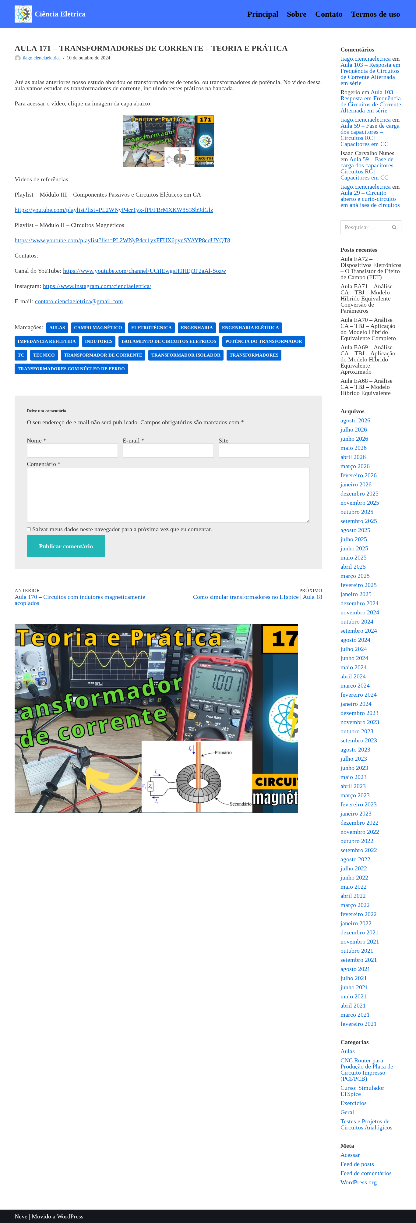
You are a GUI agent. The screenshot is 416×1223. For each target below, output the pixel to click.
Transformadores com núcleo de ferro (71, 368)
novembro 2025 (359, 502)
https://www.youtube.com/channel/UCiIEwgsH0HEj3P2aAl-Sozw (144, 270)
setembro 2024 (358, 630)
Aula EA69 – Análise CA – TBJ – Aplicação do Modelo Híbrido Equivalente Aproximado (367, 359)
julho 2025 (353, 539)
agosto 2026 (355, 420)
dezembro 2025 (359, 493)
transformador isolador (185, 355)
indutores (98, 341)
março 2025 (355, 575)
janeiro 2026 (356, 484)
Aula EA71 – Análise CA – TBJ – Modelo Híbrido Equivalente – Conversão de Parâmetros (367, 298)
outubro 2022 (356, 840)
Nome (36, 440)
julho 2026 (353, 429)
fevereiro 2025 (358, 584)
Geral (347, 1112)
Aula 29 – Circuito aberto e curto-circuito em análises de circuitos (370, 198)
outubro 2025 (356, 511)
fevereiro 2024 (358, 694)
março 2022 (355, 904)
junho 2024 (354, 658)
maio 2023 (353, 776)
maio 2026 (353, 447)
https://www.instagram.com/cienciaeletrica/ (97, 286)
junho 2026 (354, 438)
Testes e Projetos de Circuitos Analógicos (366, 1124)
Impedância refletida (47, 341)
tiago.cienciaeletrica (42, 57)
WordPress (70, 1216)
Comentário (44, 464)
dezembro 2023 (359, 712)
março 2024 (355, 685)
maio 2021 (353, 996)
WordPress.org (358, 1182)
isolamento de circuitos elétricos (169, 341)
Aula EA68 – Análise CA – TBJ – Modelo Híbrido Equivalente (366, 386)
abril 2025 (353, 566)
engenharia (197, 327)
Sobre (297, 14)
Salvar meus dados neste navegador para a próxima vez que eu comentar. (122, 529)
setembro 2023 (358, 740)
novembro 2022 (359, 831)
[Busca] (394, 227)
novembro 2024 (359, 612)
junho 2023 (354, 767)
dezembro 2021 (359, 932)
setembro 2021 (358, 959)
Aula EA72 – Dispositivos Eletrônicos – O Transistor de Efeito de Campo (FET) (370, 267)
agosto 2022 (355, 859)
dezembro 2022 (359, 822)
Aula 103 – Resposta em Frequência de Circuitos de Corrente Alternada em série (370, 73)
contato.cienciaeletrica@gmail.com (79, 301)
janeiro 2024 (356, 703)
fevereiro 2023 (358, 804)
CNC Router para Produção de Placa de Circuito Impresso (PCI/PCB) (366, 1069)
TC (21, 355)
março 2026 (355, 466)
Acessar (350, 1154)
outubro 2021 (356, 950)
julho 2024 (353, 648)
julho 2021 (353, 978)
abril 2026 (353, 456)
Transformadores (254, 355)
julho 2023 (353, 758)
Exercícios (353, 1103)
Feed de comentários (366, 1173)
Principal (262, 14)
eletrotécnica (151, 327)
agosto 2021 (355, 968)
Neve (21, 1216)
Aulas (347, 1051)
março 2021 (355, 1014)
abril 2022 (353, 895)
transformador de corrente (103, 355)
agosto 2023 (355, 749)
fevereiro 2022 (358, 914)
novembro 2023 (359, 722)
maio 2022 (353, 886)
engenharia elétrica (250, 327)
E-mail (133, 440)
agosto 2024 (355, 639)
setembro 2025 (358, 520)
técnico (44, 355)
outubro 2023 (356, 731)
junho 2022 (354, 877)
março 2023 (355, 795)
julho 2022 (353, 868)
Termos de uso (375, 14)
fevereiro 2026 (358, 475)
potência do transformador (263, 341)
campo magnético (98, 327)
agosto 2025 (355, 530)
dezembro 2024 (359, 603)
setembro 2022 (358, 850)
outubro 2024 (356, 621)
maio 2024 (353, 667)
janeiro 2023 (356, 813)
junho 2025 (354, 548)
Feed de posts (357, 1164)
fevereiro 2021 (358, 1023)
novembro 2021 (359, 941)
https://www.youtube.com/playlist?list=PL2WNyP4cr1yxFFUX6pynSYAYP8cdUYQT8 (122, 240)
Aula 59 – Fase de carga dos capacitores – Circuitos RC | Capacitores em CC (370, 134)
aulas (57, 327)
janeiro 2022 (356, 923)
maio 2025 (353, 557)
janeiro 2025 (356, 594)
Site (223, 440)
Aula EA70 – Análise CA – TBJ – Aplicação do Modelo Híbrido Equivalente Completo (368, 328)
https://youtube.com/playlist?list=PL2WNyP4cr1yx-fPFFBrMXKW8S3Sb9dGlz (114, 209)
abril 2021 (353, 1005)
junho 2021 (354, 987)
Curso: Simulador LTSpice (362, 1090)
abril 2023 (353, 786)
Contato (329, 14)
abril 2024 (353, 676)
